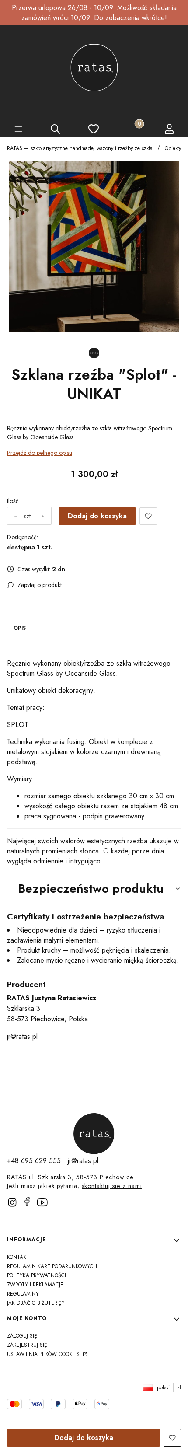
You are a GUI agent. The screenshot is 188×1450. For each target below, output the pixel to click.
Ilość (13, 500)
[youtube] (45, 1206)
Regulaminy (23, 1294)
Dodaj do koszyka (97, 516)
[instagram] (12, 1202)
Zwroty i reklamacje (35, 1285)
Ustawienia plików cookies (44, 1354)
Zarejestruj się (27, 1345)
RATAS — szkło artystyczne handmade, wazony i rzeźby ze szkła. (80, 148)
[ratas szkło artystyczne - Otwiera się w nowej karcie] (94, 1134)
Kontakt (18, 1257)
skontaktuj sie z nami (112, 1185)
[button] (18, 130)
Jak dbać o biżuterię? (36, 1303)
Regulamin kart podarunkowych (52, 1266)
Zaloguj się (22, 1336)
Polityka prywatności (36, 1275)
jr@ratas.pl (22, 1036)
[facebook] (27, 1201)
